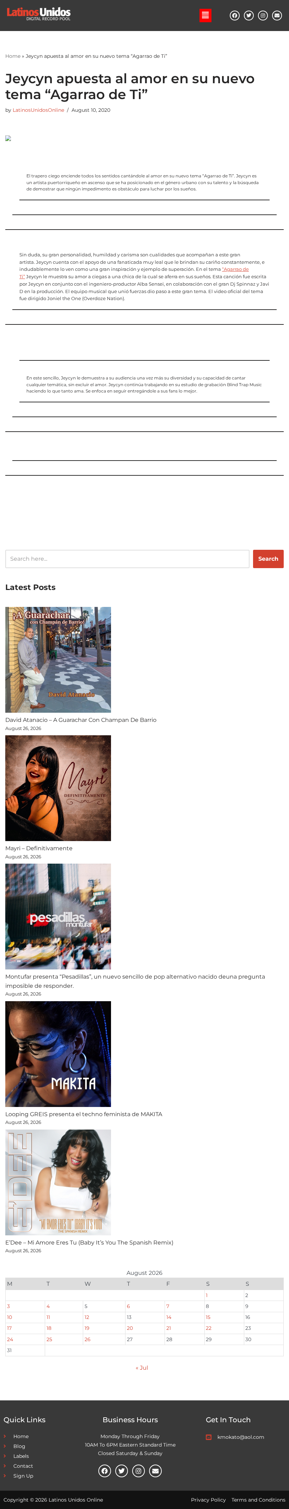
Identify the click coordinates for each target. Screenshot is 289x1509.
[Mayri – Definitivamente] (58, 789)
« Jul (142, 1367)
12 (87, 1317)
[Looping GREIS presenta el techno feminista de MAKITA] (58, 1055)
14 (168, 1317)
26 (88, 1339)
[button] (205, 15)
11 (48, 1317)
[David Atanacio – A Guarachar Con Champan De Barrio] (58, 661)
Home (12, 56)
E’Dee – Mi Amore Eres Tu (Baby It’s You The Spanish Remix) (89, 1242)
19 (87, 1328)
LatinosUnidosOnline (38, 110)
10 (9, 1317)
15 (208, 1317)
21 (168, 1328)
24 (10, 1339)
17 (9, 1328)
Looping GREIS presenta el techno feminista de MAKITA (83, 1114)
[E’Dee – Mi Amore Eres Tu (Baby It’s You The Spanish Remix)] (58, 1184)
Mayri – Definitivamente (39, 848)
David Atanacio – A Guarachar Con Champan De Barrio (80, 720)
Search (268, 558)
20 (130, 1328)
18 (49, 1328)
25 (49, 1339)
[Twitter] (249, 15)
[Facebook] (235, 15)
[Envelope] (277, 15)
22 (208, 1328)
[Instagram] (263, 15)
